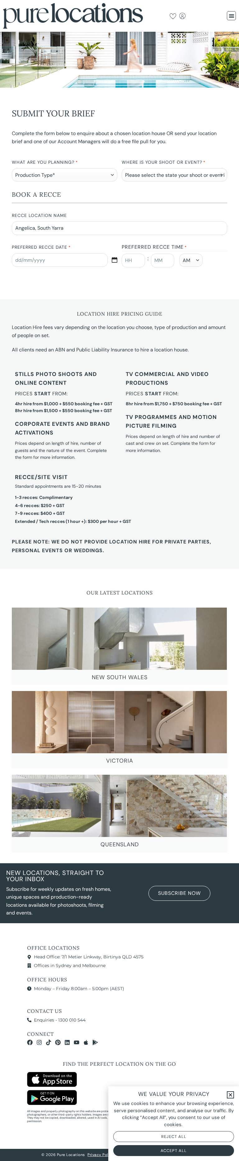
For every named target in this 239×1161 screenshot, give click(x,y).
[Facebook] (30, 1042)
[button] (231, 15)
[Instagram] (39, 1042)
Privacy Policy (100, 1154)
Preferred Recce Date (41, 247)
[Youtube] (76, 1042)
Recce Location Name (39, 215)
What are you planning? (44, 162)
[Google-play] (95, 1042)
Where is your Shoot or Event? (163, 162)
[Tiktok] (48, 1042)
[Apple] (86, 1042)
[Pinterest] (58, 1042)
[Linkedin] (67, 1042)
